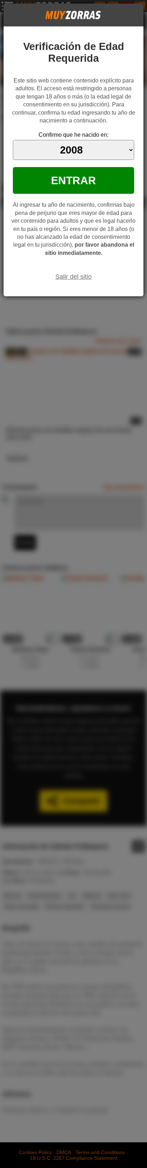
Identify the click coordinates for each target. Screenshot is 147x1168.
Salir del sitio (73, 276)
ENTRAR (73, 180)
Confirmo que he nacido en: (73, 135)
